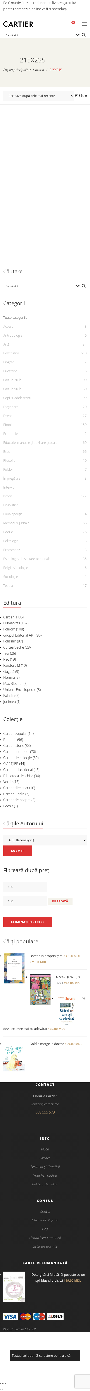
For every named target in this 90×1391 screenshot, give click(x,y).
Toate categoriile (15, 317)
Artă (6, 344)
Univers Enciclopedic (19, 689)
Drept (7, 415)
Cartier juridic (13, 794)
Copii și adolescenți (45, 236)
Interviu (8, 487)
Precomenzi (12, 549)
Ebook (7, 424)
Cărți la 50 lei (12, 389)
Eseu (6, 451)
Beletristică (11, 353)
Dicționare (10, 407)
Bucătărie (10, 371)
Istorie (7, 496)
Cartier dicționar (15, 787)
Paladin (9, 695)
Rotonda (9, 739)
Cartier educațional (18, 769)
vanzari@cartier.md (45, 1104)
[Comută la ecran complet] (2, 1383)
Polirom (9, 629)
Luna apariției (13, 514)
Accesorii (9, 326)
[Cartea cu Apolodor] (45, 173)
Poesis (8, 806)
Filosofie (9, 460)
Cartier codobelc (16, 751)
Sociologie (10, 576)
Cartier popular (15, 733)
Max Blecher (13, 683)
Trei (6, 653)
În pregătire (11, 478)
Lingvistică (10, 505)
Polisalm (9, 641)
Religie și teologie (15, 567)
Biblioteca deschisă (18, 775)
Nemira (9, 677)
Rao (6, 659)
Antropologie (12, 335)
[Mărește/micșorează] (0, 1383)
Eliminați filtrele (27, 922)
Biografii (9, 362)
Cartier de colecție (17, 757)
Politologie (10, 541)
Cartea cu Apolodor (45, 243)
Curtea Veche (13, 647)
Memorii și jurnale (16, 523)
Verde (8, 781)
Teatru (8, 585)
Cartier (8, 617)
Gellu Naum (47, 251)
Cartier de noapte (17, 799)
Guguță (8, 671)
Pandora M (11, 665)
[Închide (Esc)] (5, 1383)
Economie (10, 433)
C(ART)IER (10, 763)
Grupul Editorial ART (19, 635)
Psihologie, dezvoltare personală (26, 558)
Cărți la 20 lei (12, 380)
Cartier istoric (13, 745)
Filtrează (60, 901)
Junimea (9, 701)
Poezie (8, 532)
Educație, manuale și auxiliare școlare (30, 442)
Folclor (8, 469)
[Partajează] (3, 1383)
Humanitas (11, 623)
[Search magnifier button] (84, 35)
